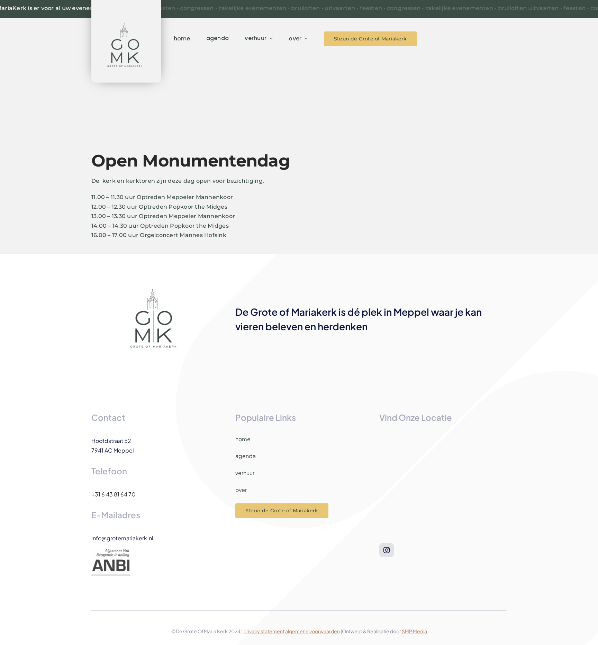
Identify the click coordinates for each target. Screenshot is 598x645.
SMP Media (414, 631)
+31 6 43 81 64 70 (113, 494)
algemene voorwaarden (312, 631)
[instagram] (386, 550)
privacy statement (263, 631)
